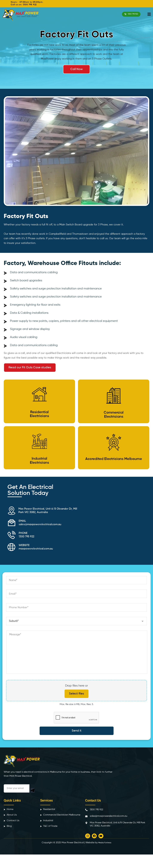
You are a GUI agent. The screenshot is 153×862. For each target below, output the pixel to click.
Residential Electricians (39, 414)
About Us (12, 815)
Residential (49, 809)
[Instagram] (87, 836)
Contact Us (13, 820)
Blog (9, 826)
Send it (76, 730)
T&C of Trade (50, 826)
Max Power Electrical (73, 842)
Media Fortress (104, 843)
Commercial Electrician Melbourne (61, 815)
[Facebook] (94, 836)
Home (10, 809)
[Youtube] (100, 836)
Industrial (48, 820)
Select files (76, 693)
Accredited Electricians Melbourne (113, 459)
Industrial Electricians (39, 460)
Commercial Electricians (114, 414)
